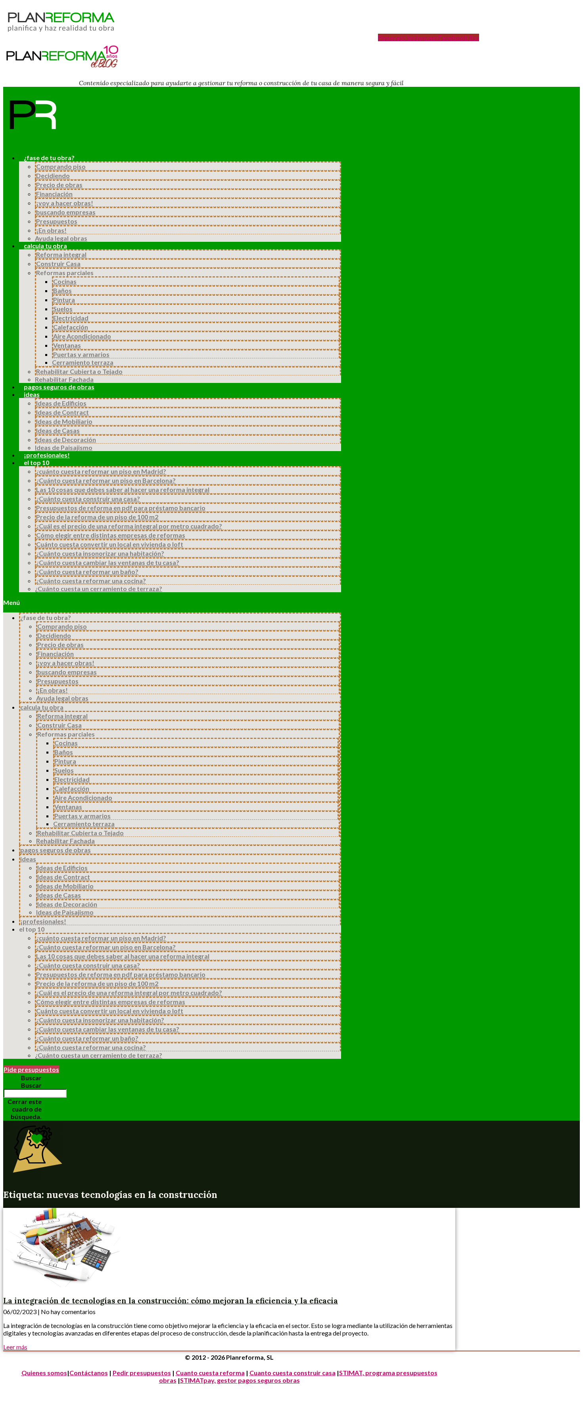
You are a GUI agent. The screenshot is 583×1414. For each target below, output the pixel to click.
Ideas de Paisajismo (63, 447)
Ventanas (67, 345)
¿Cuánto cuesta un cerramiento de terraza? (98, 588)
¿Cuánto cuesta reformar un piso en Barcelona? (106, 480)
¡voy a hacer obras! (64, 203)
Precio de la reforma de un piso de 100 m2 (97, 516)
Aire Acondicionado (82, 336)
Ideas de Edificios (61, 403)
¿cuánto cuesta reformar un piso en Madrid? (101, 471)
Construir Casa (58, 263)
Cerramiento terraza (82, 362)
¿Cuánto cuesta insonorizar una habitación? (100, 553)
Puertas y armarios (81, 354)
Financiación (54, 193)
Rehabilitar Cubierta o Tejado (79, 371)
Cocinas (65, 281)
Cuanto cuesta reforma (210, 1372)
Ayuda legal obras (61, 238)
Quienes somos (44, 1372)
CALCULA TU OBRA (45, 245)
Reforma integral (61, 254)
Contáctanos (88, 1372)
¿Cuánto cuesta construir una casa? (88, 498)
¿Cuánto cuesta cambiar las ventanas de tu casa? (107, 562)
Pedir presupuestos (142, 1372)
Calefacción (70, 327)
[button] (172, 602)
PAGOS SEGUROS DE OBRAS (59, 386)
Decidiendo (53, 175)
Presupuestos (56, 221)
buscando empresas (66, 212)
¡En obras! (51, 230)
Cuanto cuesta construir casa (292, 1372)
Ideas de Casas (58, 430)
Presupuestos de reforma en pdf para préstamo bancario (120, 507)
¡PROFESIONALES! (47, 455)
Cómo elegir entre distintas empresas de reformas (110, 535)
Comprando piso (61, 166)
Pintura (64, 299)
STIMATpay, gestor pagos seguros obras (240, 1380)
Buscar (31, 1085)
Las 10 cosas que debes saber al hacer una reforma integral (122, 489)
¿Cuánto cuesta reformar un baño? (87, 571)
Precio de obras (59, 184)
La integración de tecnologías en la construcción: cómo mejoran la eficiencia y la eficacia (170, 1300)
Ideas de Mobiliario (64, 421)
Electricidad (70, 317)
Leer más (15, 1347)
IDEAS (32, 394)
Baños (62, 290)
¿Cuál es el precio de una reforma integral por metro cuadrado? (129, 526)
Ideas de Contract (62, 412)
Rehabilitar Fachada (64, 379)
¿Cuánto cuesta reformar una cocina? (91, 580)
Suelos (63, 308)
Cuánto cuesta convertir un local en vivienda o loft (109, 544)
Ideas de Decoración (66, 439)
